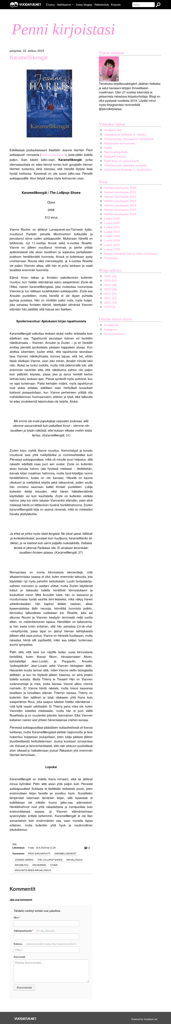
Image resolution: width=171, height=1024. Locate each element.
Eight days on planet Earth (121, 161)
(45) (110, 276)
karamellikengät (65, 853)
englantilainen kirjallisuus (33, 870)
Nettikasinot (64, 4)
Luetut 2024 (112, 240)
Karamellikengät (29, 57)
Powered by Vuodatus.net (144, 1019)
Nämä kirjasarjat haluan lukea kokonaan (130, 253)
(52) (110, 280)
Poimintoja (111, 258)
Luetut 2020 (112, 223)
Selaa (84, 4)
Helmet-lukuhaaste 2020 (120, 187)
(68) (110, 289)
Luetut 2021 (112, 227)
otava (53, 865)
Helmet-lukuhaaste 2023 (120, 201)
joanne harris (24, 860)
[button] (73, 4)
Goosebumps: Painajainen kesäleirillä (128, 139)
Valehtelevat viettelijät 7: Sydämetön (128, 169)
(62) (110, 298)
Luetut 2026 (112, 249)
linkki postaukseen (53, 154)
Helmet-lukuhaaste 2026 (120, 214)
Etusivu (50, 4)
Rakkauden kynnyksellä (119, 143)
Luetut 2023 (112, 236)
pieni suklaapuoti (39, 853)
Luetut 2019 (112, 218)
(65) (110, 293)
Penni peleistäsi (114, 333)
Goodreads (111, 325)
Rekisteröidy (101, 4)
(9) (109, 307)
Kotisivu (45, 943)
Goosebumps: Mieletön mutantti (125, 165)
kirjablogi (21, 865)
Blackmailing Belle (116, 152)
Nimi (17, 917)
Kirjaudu (116, 4)
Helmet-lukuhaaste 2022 (120, 196)
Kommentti (19, 956)
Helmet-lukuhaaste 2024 (120, 205)
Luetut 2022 (112, 231)
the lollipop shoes (50, 860)
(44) (110, 302)
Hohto (108, 147)
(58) (110, 285)
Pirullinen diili (112, 130)
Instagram (110, 329)
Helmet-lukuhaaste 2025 (120, 209)
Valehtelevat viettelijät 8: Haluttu (125, 134)
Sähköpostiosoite (34, 931)
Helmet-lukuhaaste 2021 (120, 192)
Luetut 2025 (112, 244)
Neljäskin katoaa (115, 156)
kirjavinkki (39, 865)
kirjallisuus (74, 860)
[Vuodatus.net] (25, 1018)
